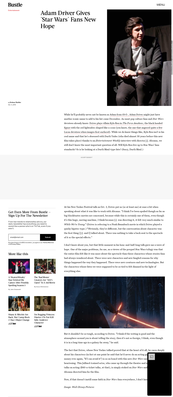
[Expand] (150, 354)
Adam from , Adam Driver (127, 114)
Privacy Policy (15, 244)
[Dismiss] (169, 354)
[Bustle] (15, 4)
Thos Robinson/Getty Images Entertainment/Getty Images (172, 58)
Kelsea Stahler (15, 102)
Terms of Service (48, 242)
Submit (48, 237)
